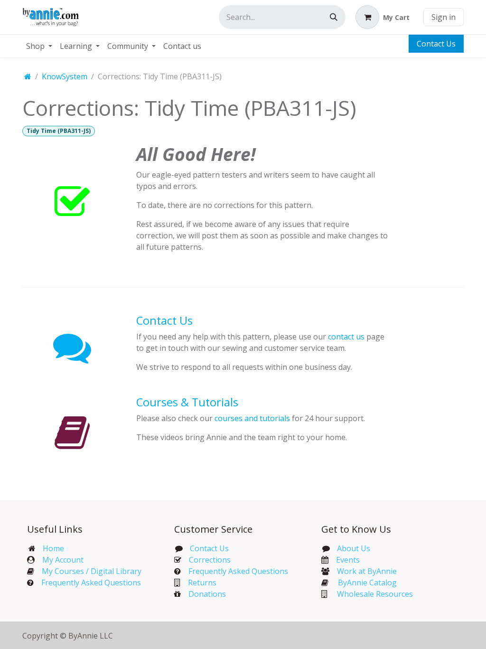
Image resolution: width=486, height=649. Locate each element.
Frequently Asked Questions (91, 582)
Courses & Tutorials (187, 402)
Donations (207, 594)
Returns (202, 582)
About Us (353, 548)
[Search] (334, 17)
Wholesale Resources (375, 594)
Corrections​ (210, 560)
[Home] (27, 76)
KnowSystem (64, 76)
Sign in (443, 17)
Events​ (348, 560)
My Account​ (63, 560)
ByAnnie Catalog (367, 582)
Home (53, 548)
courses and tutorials (252, 418)
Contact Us (436, 43)
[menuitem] (39, 46)
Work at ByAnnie (367, 571)
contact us (346, 336)
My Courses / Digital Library (87, 571)
